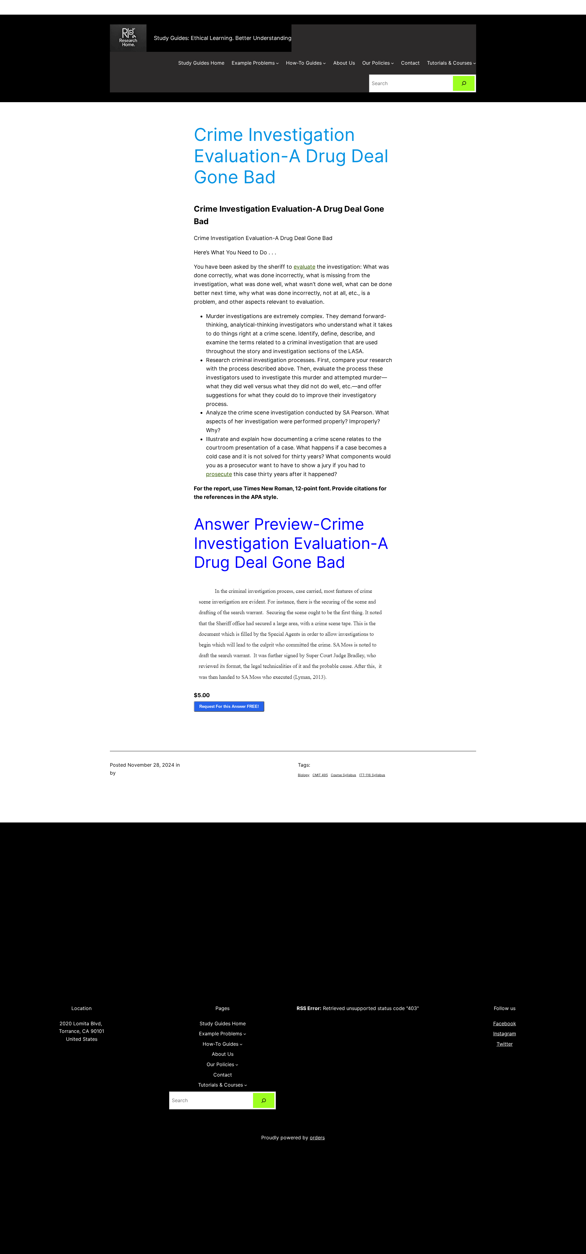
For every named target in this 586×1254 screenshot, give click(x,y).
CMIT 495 (320, 775)
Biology (303, 775)
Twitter (505, 1044)
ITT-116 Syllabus (372, 775)
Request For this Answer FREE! (229, 706)
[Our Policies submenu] (392, 63)
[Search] (464, 83)
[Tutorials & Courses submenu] (474, 63)
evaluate (304, 266)
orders (317, 1137)
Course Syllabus (343, 775)
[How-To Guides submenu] (324, 63)
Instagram (504, 1033)
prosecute (219, 474)
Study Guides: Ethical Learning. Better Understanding (222, 38)
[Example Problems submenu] (277, 63)
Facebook (504, 1023)
